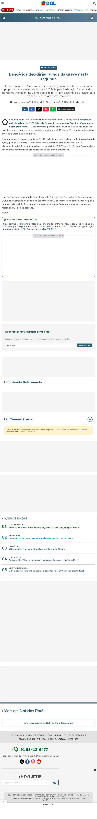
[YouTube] (39, 761)
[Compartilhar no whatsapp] (53, 109)
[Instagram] (33, 761)
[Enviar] (55, 782)
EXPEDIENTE (72, 739)
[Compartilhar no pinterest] (46, 109)
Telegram (22, 226)
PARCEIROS (41, 739)
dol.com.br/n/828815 (45, 229)
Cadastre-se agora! (84, 345)
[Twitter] (22, 761)
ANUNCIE (58, 735)
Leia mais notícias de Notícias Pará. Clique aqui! (48, 722)
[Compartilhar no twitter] (39, 109)
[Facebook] (27, 761)
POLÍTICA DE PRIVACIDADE (75, 735)
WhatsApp (8, 226)
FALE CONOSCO (17, 735)
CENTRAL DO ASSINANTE (36, 735)
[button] (28, 10)
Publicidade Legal (57, 739)
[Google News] (66, 109)
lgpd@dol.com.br (48, 800)
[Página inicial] (3, 17)
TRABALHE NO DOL (27, 739)
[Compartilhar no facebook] (32, 109)
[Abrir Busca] (94, 3)
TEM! (50, 735)
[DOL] (48, 3)
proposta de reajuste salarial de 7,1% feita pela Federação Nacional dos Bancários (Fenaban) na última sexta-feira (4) (51, 123)
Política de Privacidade (20, 798)
